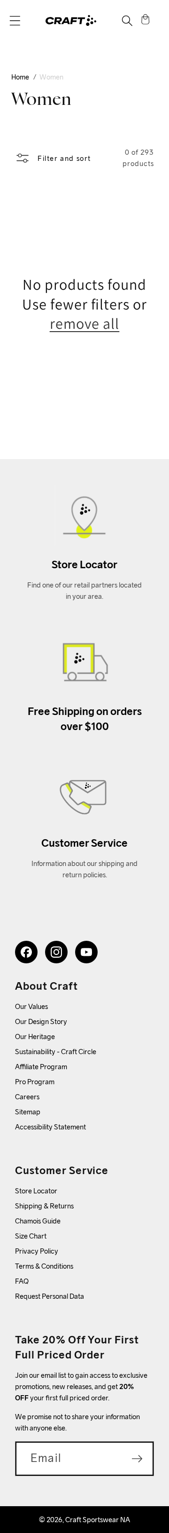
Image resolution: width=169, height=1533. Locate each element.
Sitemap (27, 1111)
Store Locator (36, 1190)
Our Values (31, 1006)
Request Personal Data (49, 1296)
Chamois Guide (38, 1220)
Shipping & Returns (44, 1205)
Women (51, 76)
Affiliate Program (41, 1066)
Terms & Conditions (44, 1266)
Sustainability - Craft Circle (55, 1051)
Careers (27, 1096)
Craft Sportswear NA (97, 1519)
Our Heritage (35, 1036)
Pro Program (34, 1081)
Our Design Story (41, 1021)
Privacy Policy (36, 1251)
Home (20, 76)
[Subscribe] (137, 1458)
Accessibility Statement (50, 1126)
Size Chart (30, 1235)
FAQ (22, 1281)
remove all (85, 323)
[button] (15, 20)
